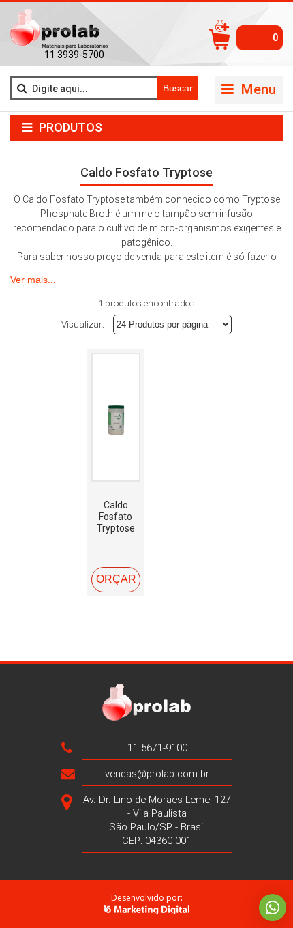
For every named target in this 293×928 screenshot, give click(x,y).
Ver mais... (33, 279)
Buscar (178, 88)
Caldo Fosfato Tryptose (116, 516)
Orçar (116, 579)
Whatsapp (272, 907)
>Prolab (59, 29)
